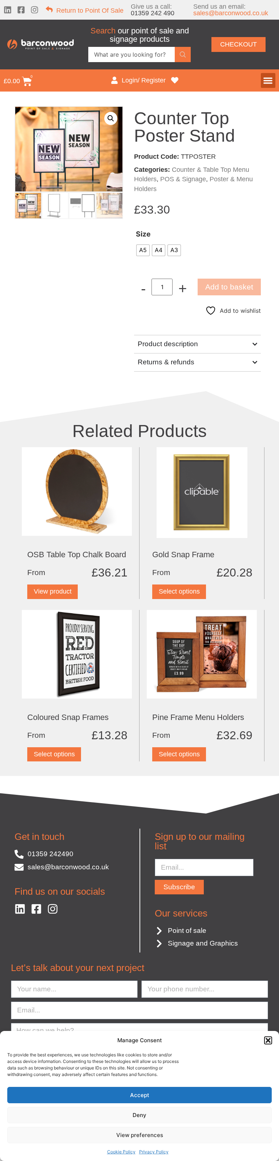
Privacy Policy (154, 1151)
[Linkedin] (8, 10)
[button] (268, 1040)
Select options (179, 591)
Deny (139, 1115)
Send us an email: (230, 10)
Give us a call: (152, 10)
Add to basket (229, 287)
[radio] (143, 250)
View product (53, 591)
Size (143, 234)
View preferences (139, 1135)
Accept (139, 1095)
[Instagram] (35, 10)
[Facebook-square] (21, 10)
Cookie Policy (121, 1151)
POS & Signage (183, 179)
